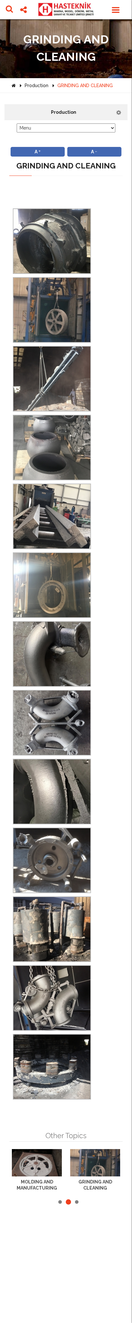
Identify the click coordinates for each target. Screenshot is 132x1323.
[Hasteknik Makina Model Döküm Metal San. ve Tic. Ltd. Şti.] (66, 9)
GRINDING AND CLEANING (85, 85)
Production (36, 85)
